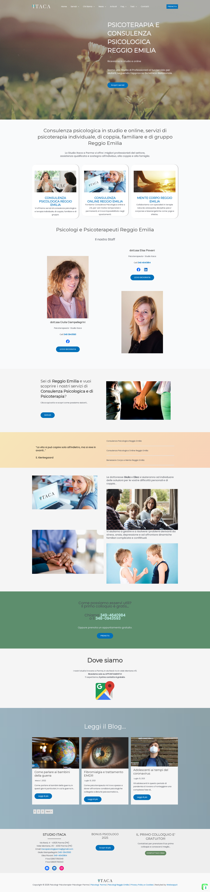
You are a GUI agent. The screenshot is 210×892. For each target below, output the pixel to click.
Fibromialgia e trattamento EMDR (103, 773)
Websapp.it (172, 884)
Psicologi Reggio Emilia (118, 884)
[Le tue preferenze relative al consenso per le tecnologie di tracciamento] (205, 887)
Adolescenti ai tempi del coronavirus (150, 771)
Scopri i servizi (117, 85)
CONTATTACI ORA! (156, 853)
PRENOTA (105, 635)
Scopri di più (105, 847)
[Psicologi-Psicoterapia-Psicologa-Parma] (41, 6)
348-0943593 (64, 852)
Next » (49, 811)
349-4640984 (60, 855)
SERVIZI (47, 415)
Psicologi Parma (98, 884)
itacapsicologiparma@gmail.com (57, 849)
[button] (78, 6)
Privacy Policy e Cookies (141, 884)
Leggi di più (43, 796)
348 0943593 (70, 334)
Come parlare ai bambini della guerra (52, 773)
